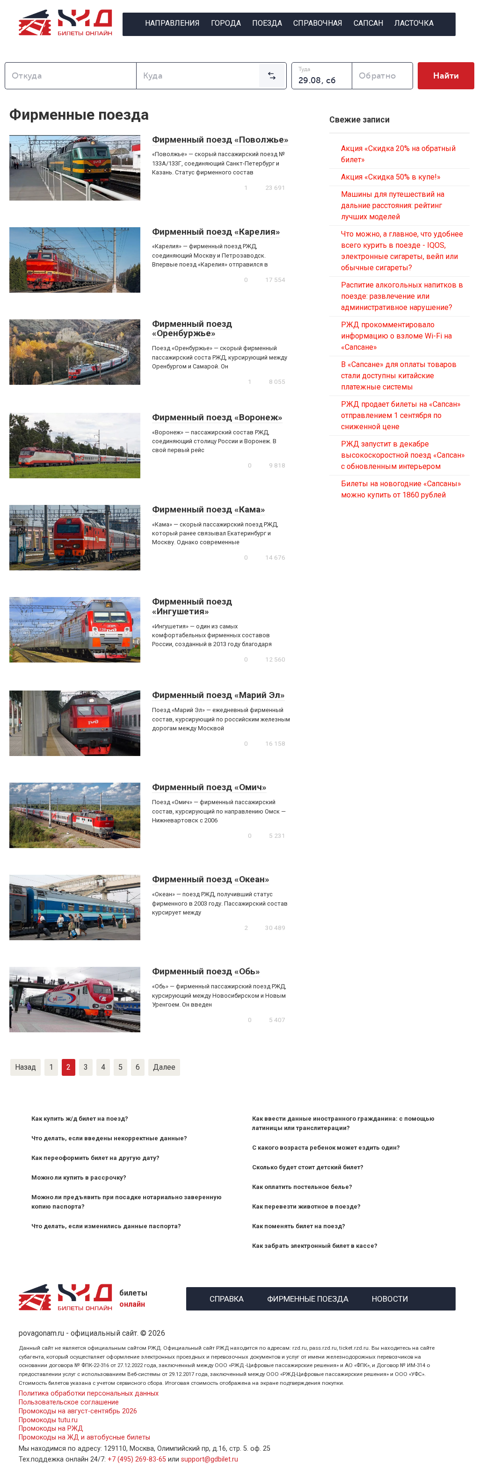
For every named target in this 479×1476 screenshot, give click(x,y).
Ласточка (414, 23)
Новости (390, 1297)
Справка (227, 1297)
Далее (164, 1067)
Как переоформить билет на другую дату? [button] (95, 1157)
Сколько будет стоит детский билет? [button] (307, 1167)
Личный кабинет (289, 48)
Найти (446, 75)
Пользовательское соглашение (69, 1402)
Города (226, 23)
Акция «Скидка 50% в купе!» (391, 177)
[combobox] (71, 76)
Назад (25, 1067)
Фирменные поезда (307, 1297)
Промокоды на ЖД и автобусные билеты (84, 1437)
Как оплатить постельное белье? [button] (302, 1186)
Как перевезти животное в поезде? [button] (306, 1206)
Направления (172, 23)
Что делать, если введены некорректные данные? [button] (109, 1138)
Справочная (317, 23)
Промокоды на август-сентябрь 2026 (78, 1411)
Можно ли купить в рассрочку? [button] (78, 1177)
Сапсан (368, 23)
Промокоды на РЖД (51, 1429)
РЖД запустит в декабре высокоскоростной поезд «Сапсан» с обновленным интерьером (403, 455)
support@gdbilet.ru (209, 1459)
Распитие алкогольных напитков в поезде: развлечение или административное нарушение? (402, 296)
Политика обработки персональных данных (89, 1393)
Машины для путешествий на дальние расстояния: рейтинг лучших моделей (392, 205)
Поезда (267, 23)
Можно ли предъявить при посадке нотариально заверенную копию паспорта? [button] (126, 1202)
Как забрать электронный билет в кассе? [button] (314, 1245)
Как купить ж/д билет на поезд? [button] (79, 1118)
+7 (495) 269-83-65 (137, 1459)
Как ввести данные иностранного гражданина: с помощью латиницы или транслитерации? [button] (343, 1123)
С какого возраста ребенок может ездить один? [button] (326, 1147)
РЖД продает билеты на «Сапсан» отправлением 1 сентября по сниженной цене (401, 415)
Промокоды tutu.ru (48, 1420)
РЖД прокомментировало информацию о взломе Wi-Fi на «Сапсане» (396, 336)
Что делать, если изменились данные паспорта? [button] (106, 1226)
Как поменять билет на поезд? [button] (298, 1226)
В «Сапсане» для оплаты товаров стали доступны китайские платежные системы (399, 375)
